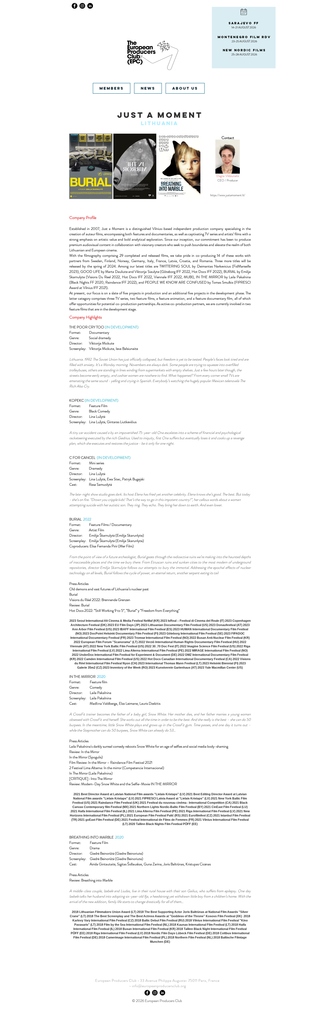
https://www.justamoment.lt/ (227, 195)
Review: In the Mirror (84, 751)
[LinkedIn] (90, 6)
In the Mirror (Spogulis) (86, 757)
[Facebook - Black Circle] (147, 992)
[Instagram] (82, 6)
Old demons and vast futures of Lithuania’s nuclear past (109, 589)
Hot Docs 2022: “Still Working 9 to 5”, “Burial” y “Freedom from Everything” (124, 610)
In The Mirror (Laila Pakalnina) (91, 773)
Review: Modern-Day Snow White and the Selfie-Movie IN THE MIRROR (123, 784)
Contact (227, 137)
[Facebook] (74, 6)
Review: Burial (79, 605)
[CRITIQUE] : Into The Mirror (90, 778)
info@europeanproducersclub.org (159, 986)
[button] (90, 166)
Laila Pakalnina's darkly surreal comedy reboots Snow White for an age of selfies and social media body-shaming (148, 746)
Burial (73, 594)
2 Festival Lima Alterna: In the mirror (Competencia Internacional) (116, 768)
